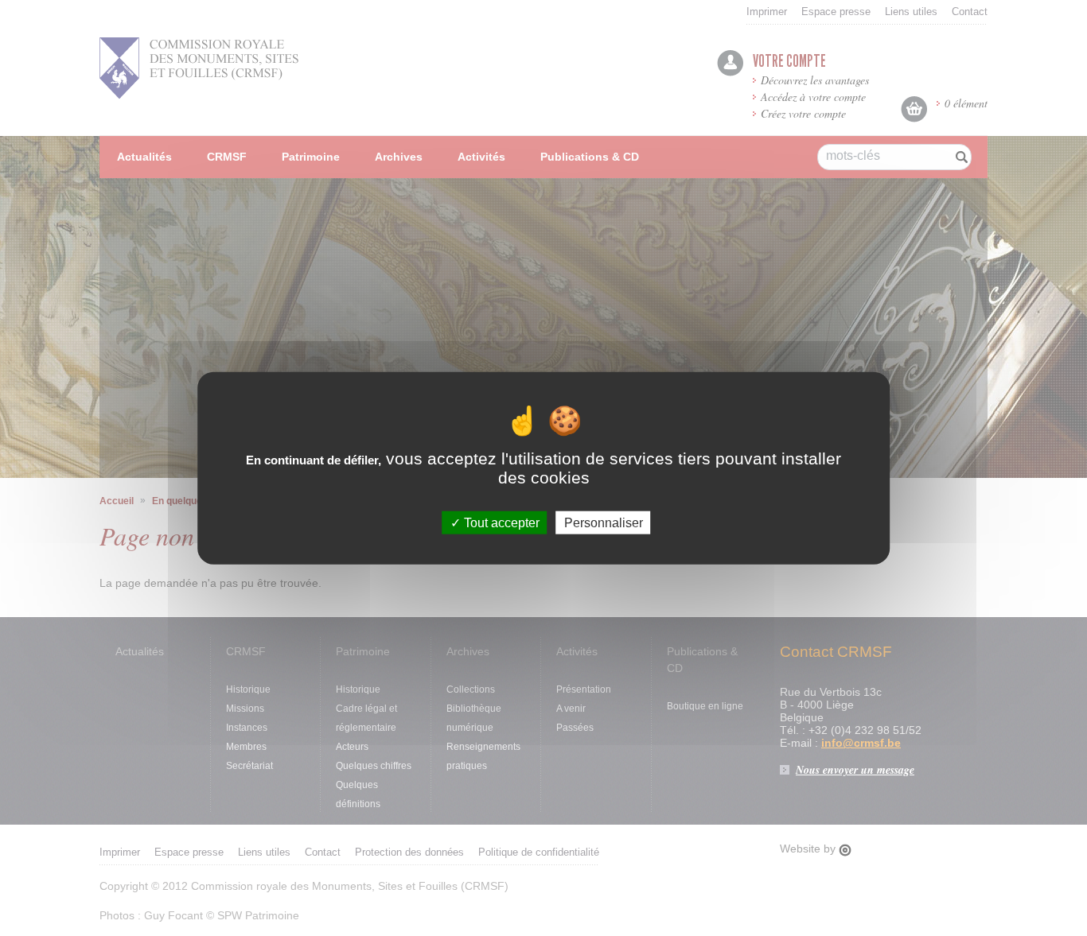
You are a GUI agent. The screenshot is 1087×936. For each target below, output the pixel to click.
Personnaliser (603, 523)
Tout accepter (500, 523)
